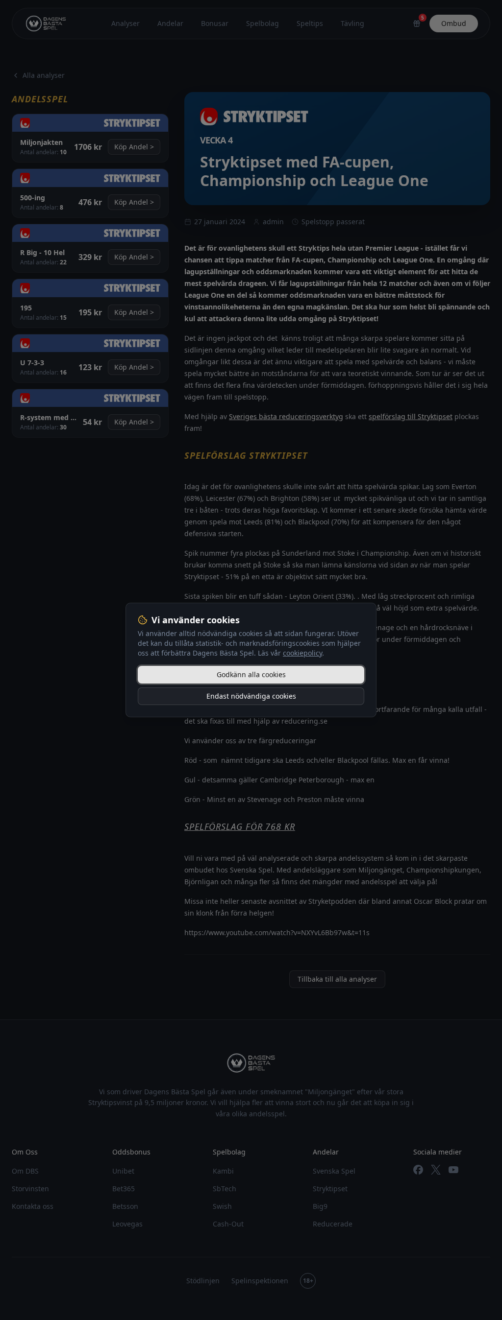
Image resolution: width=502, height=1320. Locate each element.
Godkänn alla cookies (251, 674)
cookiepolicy (302, 653)
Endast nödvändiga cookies (251, 696)
